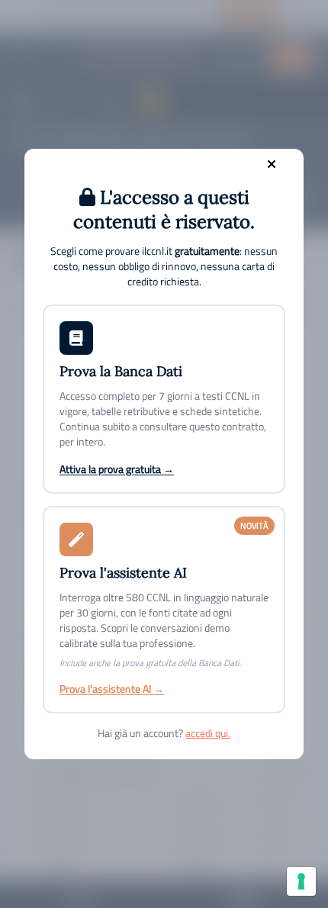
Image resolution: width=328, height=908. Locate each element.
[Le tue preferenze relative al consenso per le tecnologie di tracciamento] (301, 881)
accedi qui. (207, 733)
